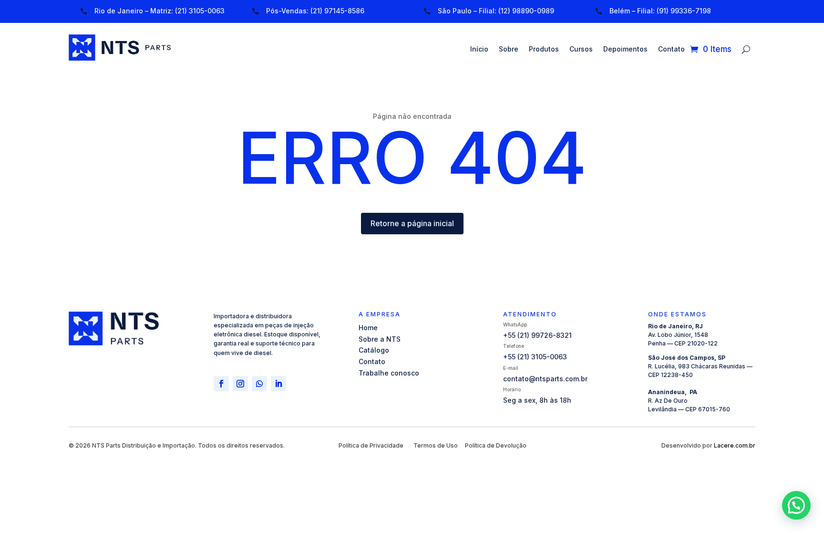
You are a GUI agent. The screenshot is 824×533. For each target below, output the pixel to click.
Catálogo (374, 350)
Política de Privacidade (371, 445)
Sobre (508, 49)
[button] (796, 505)
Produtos (544, 49)
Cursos (581, 49)
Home (368, 328)
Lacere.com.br (734, 445)
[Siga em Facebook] (221, 383)
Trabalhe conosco (389, 373)
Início (479, 49)
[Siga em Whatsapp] (259, 383)
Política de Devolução (495, 445)
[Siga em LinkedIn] (278, 383)
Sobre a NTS (380, 339)
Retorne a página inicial (412, 223)
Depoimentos (625, 49)
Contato (671, 49)
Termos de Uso (435, 445)
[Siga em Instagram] (240, 383)
